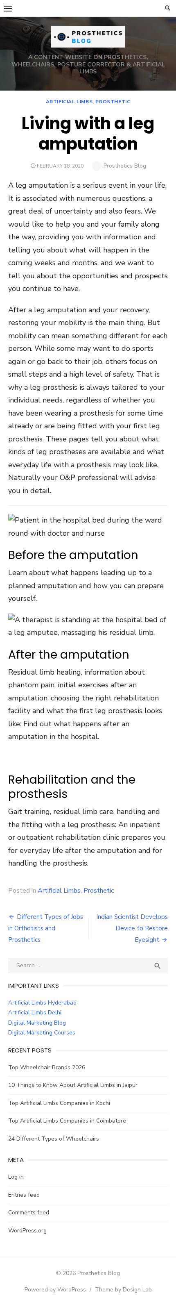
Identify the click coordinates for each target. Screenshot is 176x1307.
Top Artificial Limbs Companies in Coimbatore (67, 1121)
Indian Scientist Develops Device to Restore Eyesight (132, 928)
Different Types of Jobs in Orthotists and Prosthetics (45, 928)
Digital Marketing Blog (37, 1023)
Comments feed (28, 1212)
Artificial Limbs (69, 101)
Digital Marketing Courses (41, 1033)
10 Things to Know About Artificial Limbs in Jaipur (73, 1085)
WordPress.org (27, 1230)
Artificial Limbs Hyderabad (42, 1003)
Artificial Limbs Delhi (34, 1012)
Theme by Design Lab (123, 1289)
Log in (16, 1177)
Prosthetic (112, 101)
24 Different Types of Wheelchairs (53, 1139)
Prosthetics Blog (125, 166)
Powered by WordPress (55, 1289)
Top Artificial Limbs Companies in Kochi (59, 1103)
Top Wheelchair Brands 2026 (46, 1067)
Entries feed (24, 1195)
